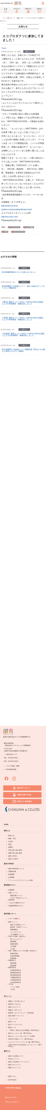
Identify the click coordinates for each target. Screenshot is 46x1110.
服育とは (7, 831)
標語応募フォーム (16, 895)
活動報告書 (12, 871)
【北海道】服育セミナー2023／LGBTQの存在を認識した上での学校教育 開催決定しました (23, 334)
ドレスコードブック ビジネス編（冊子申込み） (24, 1042)
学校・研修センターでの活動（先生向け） (22, 951)
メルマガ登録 (10, 766)
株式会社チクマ (11, 754)
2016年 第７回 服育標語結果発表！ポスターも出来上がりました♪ (23, 684)
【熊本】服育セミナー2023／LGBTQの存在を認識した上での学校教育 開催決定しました (23, 303)
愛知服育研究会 (15, 973)
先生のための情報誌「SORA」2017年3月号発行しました (23, 668)
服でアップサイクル (15, 1024)
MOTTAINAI (12, 1080)
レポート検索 (13, 918)
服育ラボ (7, 1051)
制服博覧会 (14, 929)
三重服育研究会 (15, 977)
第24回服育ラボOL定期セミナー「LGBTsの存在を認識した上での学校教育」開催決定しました (23, 426)
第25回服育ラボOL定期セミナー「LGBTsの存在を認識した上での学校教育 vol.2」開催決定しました (23, 410)
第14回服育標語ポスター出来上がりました (19, 272)
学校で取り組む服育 (15, 850)
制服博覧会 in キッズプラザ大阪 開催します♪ (20, 395)
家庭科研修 (14, 953)
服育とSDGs (12, 856)
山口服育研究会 (15, 982)
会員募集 (11, 877)
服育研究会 (12, 967)
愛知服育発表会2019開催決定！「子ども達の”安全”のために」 (23, 498)
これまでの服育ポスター (16, 903)
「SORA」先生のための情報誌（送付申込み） (24, 1030)
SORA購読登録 (11, 769)
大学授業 (13, 946)
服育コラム (12, 1076)
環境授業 (13, 941)
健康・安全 (12, 838)
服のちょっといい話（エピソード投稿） (22, 1036)
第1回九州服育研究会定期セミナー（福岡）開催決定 (23, 483)
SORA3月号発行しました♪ (12, 365)
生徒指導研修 (14, 956)
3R (6, 232)
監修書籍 (11, 874)
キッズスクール (15, 932)
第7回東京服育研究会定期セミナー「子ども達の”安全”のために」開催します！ (23, 513)
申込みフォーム (13, 1059)
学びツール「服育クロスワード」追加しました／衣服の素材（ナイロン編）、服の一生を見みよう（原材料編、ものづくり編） (23, 577)
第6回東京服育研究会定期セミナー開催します (20, 593)
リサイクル (15, 227)
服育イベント (13, 922)
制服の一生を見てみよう (16, 1001)
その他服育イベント (17, 934)
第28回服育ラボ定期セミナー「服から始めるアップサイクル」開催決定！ (23, 287)
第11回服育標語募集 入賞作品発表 (15, 455)
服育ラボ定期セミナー (18, 925)
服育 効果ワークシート (16, 1016)
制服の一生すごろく (15, 1010)
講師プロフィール (14, 1067)
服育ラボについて (14, 1064)
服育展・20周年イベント (18, 927)
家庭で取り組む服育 (15, 853)
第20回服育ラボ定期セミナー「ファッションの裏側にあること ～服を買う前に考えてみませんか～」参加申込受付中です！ (23, 623)
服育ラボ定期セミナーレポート (19, 1062)
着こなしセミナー (16, 939)
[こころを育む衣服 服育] (2, 18)
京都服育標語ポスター (16, 905)
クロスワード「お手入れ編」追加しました (19, 469)
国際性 (10, 847)
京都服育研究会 (15, 970)
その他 (12, 949)
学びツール (8, 996)
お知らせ (9, 18)
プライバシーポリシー (12, 1102)
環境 (9, 844)
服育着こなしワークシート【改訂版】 (21, 1013)
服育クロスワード (14, 1007)
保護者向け (12, 960)
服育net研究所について (16, 868)
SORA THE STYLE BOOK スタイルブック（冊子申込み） (25, 1045)
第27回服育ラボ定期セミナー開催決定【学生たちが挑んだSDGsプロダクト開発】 (23, 350)
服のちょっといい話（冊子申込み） (20, 1033)
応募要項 (11, 890)
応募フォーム (13, 892)
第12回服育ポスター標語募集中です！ (17, 441)
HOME (6, 824)
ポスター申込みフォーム (18, 898)
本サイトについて (10, 1097)
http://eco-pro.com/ (9, 217)
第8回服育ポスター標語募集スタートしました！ (21, 653)
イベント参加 (14, 987)
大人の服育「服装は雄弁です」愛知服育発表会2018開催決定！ (23, 529)
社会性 (10, 841)
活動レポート (20, 18)
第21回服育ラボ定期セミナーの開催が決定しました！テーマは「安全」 (23, 545)
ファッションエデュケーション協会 (20, 880)
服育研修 (13, 965)
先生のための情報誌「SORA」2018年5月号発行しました (23, 561)
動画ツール (12, 1021)
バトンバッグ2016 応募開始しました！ (18, 713)
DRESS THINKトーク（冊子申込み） (21, 1039)
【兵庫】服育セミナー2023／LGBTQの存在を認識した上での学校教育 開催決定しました (23, 319)
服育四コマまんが (14, 1004)
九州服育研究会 (15, 980)
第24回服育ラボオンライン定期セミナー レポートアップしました (23, 380)
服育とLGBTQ (13, 859)
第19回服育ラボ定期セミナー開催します (18, 699)
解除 (18, 766)
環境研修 (13, 958)
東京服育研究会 (15, 975)
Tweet (3, 48)
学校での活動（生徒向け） (17, 936)
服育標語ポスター (10, 885)
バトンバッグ (13, 1018)
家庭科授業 (14, 944)
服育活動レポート (10, 914)
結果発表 (11, 900)
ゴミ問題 (30, 227)
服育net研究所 (9, 864)
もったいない (19, 232)
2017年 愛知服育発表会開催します (16, 607)
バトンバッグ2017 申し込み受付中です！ (19, 639)
